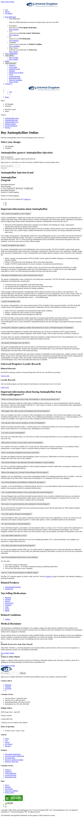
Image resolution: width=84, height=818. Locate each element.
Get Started (8, 13)
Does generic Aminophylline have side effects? (15, 343)
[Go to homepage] (42, 6)
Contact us (27, 199)
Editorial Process (14, 69)
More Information (11, 63)
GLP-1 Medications (11, 53)
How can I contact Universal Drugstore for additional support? (20, 572)
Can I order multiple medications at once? (14, 535)
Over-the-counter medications (14, 756)
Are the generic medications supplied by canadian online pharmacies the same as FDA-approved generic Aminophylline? (37, 327)
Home (7, 97)
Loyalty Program (14, 76)
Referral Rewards (14, 78)
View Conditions (14, 46)
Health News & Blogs (16, 73)
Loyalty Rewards (10, 775)
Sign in (7, 11)
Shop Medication (10, 17)
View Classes (13, 52)
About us (8, 769)
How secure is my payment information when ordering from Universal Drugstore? (25, 504)
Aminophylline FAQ (11, 122)
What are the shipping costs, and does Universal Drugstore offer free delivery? (25, 472)
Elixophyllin (9, 589)
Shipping (12, 71)
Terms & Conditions (15, 80)
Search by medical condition (14, 760)
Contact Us (8, 84)
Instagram (8, 685)
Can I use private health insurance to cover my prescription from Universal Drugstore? (27, 492)
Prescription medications (13, 754)
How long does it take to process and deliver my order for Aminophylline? (23, 423)
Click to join (5, 387)
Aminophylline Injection (13, 587)
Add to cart (29, 188)
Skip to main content (7, 2)
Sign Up (4, 168)
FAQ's (11, 74)
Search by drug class (11, 761)
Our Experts (13, 67)
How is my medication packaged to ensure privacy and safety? (20, 452)
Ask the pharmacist (11, 126)
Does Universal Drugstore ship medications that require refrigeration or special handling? (28, 462)
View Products (14, 29)
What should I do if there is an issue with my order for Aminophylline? (22, 442)
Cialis (7, 607)
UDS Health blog (10, 773)
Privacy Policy (13, 82)
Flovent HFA (9, 603)
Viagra (7, 609)
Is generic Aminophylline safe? (11, 301)
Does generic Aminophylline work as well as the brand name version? (22, 275)
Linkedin (8, 687)
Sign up (23, 673)
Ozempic (8, 599)
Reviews (8, 127)
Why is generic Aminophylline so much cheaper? (16, 214)
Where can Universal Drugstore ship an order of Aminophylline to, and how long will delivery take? (30, 399)
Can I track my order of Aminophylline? (13, 433)
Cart (6, 740)
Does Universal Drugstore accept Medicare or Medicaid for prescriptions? (23, 482)
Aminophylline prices (12, 118)
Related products (10, 124)
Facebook (8, 688)
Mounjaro (8, 597)
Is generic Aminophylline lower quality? (13, 245)
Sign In (7, 742)
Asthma (7, 619)
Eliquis (7, 610)
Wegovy (7, 601)
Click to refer (5, 376)
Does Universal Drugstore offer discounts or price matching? (19, 557)
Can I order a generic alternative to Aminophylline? (16, 514)
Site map (8, 746)
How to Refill (13, 59)
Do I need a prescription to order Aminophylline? (16, 524)
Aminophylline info (11, 120)
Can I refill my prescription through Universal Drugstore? (18, 545)
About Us (12, 65)
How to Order (13, 57)
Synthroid (8, 605)
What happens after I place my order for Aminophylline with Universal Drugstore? (25, 411)
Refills (7, 61)
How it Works (10, 55)
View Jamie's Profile (7, 653)
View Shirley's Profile (8, 666)
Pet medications (10, 758)
